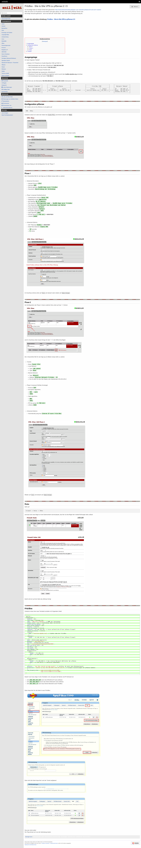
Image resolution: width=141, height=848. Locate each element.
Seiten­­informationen (7, 107)
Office (3, 43)
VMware (3, 64)
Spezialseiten (6, 101)
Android (3, 26)
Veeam (3, 66)
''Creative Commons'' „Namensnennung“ (49, 843)
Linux (3, 39)
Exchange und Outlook (7, 32)
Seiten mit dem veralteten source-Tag (47, 836)
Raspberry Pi (5, 49)
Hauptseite (5, 80)
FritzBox (64, 836)
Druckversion (6, 103)
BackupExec (4, 28)
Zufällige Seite (6, 89)
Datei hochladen (5, 75)
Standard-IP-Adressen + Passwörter (10, 62)
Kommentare (5, 91)
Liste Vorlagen (5, 112)
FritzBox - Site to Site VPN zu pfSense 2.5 (61, 19)
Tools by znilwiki (5, 73)
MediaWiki (4, 41)
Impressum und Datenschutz (30, 844)
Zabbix (3, 71)
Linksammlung (5, 36)
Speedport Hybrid (6, 60)
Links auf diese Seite (8, 96)
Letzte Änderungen (7, 87)
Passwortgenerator (6, 18)
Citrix (3, 30)
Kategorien (4, 85)
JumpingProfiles (5, 34)
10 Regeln (4, 82)
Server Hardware (6, 54)
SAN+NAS (4, 51)
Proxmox (4, 47)
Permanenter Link (7, 105)
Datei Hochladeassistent (7, 115)
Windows (4, 69)
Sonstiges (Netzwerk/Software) (9, 58)
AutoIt (3, 23)
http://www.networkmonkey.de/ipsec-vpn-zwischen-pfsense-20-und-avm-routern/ (78, 9)
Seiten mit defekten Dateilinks (79, 836)
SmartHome (4, 56)
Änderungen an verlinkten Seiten (10, 99)
